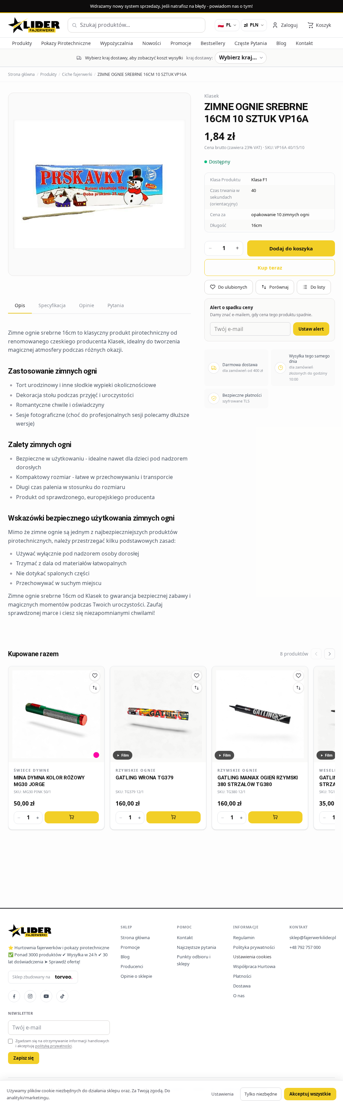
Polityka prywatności (254, 947)
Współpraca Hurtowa (254, 966)
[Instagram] (30, 996)
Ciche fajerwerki (77, 74)
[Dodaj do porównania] (94, 687)
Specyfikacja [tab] (52, 305)
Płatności (242, 976)
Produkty (48, 74)
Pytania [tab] (116, 305)
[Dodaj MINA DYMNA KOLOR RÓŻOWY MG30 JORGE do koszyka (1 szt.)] (72, 817)
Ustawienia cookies (252, 957)
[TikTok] (62, 996)
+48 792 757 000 (305, 947)
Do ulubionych (232, 287)
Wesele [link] (328, 770)
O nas (239, 996)
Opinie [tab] (86, 305)
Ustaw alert (311, 329)
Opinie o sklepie (136, 976)
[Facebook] (14, 996)
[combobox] (136, 25)
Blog (125, 957)
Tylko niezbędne (261, 1094)
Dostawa (242, 986)
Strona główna (21, 74)
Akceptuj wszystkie (310, 1094)
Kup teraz (270, 267)
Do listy (318, 287)
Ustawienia (222, 1094)
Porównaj (278, 287)
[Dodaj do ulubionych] (94, 675)
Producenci (132, 966)
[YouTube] (46, 996)
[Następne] (329, 653)
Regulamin (244, 937)
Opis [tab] (20, 305)
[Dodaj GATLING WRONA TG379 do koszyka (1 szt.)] (173, 817)
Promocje (130, 947)
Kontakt (185, 937)
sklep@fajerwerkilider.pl (312, 937)
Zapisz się (23, 1058)
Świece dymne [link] (32, 770)
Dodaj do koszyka (291, 248)
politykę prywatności (53, 1045)
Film (125, 755)
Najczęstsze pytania (196, 947)
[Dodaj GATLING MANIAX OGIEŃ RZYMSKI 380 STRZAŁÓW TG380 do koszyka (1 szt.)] (275, 817)
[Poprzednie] (316, 653)
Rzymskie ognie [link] (136, 770)
